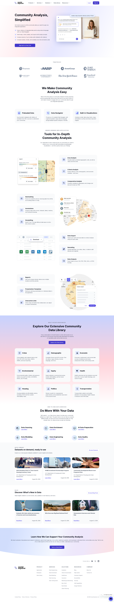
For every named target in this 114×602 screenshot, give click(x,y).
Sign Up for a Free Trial (25, 45)
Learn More (24, 429)
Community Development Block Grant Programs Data (85, 471)
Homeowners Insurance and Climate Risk (84, 514)
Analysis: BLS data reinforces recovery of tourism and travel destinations (27, 514)
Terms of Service (25, 597)
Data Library (57, 3)
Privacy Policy (33, 597)
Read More (19, 520)
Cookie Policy (18, 597)
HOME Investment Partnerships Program (57, 470)
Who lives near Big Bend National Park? (56, 513)
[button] (31, 3)
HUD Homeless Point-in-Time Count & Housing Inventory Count (27, 471)
